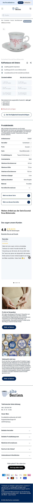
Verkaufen (27, 2)
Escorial (12, 20)
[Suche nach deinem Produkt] (3, 15)
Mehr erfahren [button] (6, 104)
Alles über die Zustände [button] (26, 77)
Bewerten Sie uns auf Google (9, 234)
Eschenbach (6, 20)
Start (2, 20)
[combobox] (16, 15)
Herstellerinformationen (8, 187)
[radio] (8, 82)
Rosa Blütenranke (18, 20)
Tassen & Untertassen (23, 155)
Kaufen (21, 2)
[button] (2, 9)
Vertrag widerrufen (16, 467)
